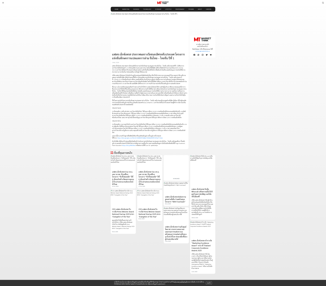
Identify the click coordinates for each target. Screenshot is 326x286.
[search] (323, 3)
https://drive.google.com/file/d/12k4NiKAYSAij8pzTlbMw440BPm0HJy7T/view (140, 138)
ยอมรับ (209, 283)
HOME (116, 9)
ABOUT (200, 9)
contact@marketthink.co (202, 51)
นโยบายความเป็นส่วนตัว (180, 282)
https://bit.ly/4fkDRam (128, 145)
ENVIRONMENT (179, 9)
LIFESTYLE (168, 9)
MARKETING (125, 9)
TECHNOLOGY (147, 9)
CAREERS (208, 9)
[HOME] (163, 3)
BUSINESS (136, 9)
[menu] (3, 3)
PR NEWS (191, 9)
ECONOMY (158, 9)
